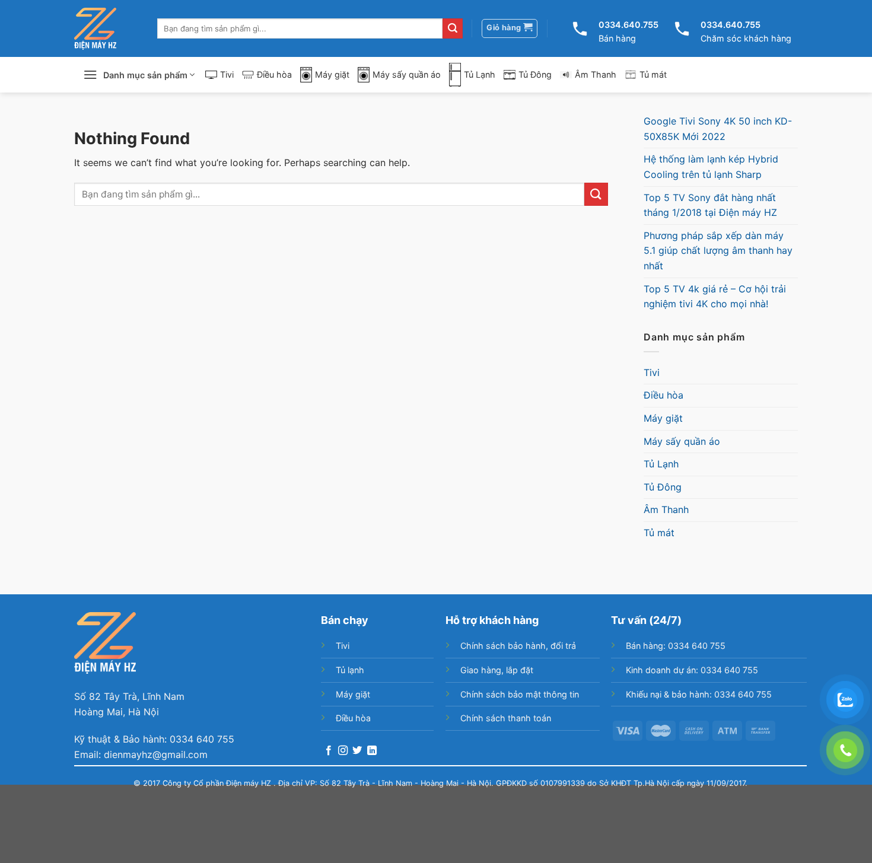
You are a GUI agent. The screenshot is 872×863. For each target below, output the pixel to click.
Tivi (227, 74)
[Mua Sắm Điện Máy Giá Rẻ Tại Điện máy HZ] (95, 29)
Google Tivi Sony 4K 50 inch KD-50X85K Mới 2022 (718, 128)
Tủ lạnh (350, 670)
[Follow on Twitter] (357, 751)
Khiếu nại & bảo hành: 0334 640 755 (699, 694)
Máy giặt (332, 74)
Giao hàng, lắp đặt (496, 670)
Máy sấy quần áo (407, 74)
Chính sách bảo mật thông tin (519, 694)
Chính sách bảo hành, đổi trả (518, 646)
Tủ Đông (535, 74)
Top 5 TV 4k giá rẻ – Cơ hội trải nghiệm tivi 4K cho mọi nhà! (715, 296)
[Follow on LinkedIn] (372, 751)
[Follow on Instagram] (343, 751)
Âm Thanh (595, 74)
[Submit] (453, 28)
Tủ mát (653, 74)
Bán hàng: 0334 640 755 (675, 646)
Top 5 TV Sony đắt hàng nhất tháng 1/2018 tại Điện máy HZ (710, 205)
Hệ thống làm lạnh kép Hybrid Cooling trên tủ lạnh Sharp (711, 166)
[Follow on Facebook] (328, 751)
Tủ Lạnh (479, 74)
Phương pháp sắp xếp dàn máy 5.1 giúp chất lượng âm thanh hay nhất (718, 251)
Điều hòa (274, 74)
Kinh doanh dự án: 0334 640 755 (692, 670)
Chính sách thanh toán (505, 718)
